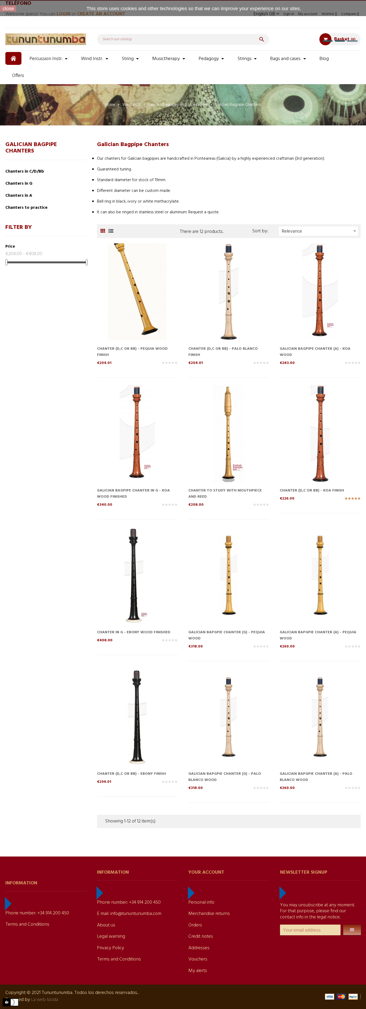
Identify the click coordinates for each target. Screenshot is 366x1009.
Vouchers (197, 959)
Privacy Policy (110, 948)
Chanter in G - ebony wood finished (133, 632)
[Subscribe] (352, 930)
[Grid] (103, 231)
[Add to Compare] (137, 300)
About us (106, 925)
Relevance (319, 231)
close (8, 8)
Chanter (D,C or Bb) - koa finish (312, 490)
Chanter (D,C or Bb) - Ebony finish (131, 774)
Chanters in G (18, 183)
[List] (111, 231)
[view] (148, 300)
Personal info (201, 902)
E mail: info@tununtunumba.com (129, 914)
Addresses (199, 948)
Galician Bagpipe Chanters (31, 148)
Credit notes (200, 936)
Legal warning (111, 936)
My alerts (197, 971)
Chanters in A (18, 195)
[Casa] (14, 58)
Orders (195, 925)
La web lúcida (44, 1000)
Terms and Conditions (27, 924)
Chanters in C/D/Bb (24, 171)
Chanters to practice (26, 207)
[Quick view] (126, 300)
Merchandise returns (209, 914)
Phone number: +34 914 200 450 (37, 913)
